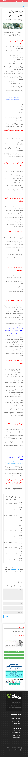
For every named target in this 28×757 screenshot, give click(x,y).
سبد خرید (18, 720)
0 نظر (19, 21)
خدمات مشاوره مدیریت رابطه (14, 655)
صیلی (12, 569)
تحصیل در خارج (13, 19)
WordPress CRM (13, 753)
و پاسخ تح (15, 569)
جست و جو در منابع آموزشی (15, 718)
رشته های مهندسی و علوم (11, 497)
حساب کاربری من (17, 717)
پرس (18, 569)
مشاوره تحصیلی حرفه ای (15, 732)
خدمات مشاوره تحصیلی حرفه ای (14, 652)
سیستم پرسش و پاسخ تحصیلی (14, 658)
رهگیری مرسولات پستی (16, 721)
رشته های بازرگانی (15, 497)
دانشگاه (20, 497)
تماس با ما (18, 739)
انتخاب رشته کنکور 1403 (16, 730)
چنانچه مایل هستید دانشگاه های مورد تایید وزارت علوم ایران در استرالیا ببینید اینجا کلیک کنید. (13, 462)
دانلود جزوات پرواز (16, 723)
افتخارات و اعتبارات (16, 735)
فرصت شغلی (17, 734)
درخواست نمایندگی (16, 737)
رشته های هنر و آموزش (6, 497)
